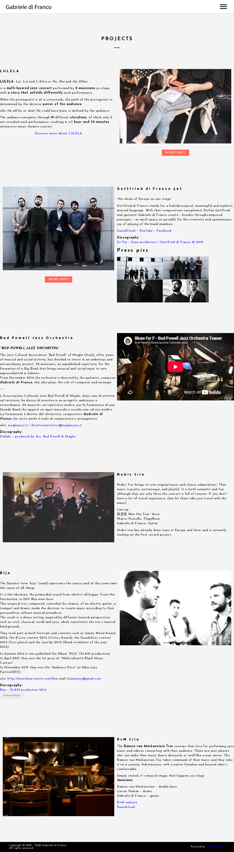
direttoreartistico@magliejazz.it (56, 425)
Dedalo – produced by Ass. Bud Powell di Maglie (38, 436)
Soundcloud (126, 807)
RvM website (127, 802)
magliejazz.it (18, 425)
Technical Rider (12, 695)
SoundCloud (126, 231)
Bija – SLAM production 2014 (23, 690)
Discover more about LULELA (58, 133)
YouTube (146, 231)
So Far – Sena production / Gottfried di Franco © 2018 (160, 242)
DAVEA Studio (215, 847)
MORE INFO (175, 152)
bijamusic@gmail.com (84, 678)
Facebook (164, 231)
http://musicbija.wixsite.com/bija (33, 678)
